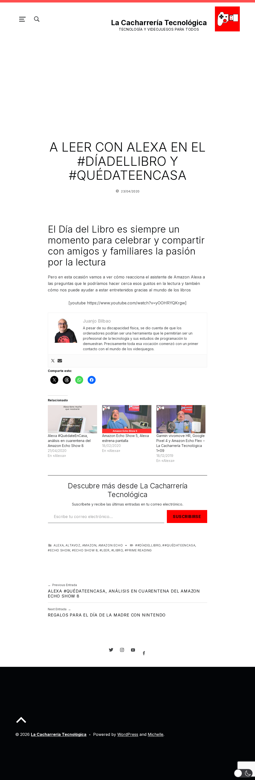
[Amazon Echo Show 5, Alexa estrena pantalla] (126, 419)
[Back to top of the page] (21, 723)
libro (118, 550)
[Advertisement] (127, 73)
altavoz (72, 545)
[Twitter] (53, 360)
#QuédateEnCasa (180, 545)
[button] (243, 773)
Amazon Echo (110, 545)
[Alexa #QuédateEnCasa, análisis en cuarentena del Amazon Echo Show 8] (72, 419)
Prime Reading (139, 550)
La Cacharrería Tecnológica (159, 22)
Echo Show (60, 550)
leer (105, 550)
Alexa (59, 545)
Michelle (155, 734)
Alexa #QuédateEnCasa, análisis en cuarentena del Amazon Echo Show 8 (69, 440)
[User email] (60, 360)
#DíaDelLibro (149, 545)
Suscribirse (187, 516)
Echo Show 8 (86, 550)
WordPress (127, 734)
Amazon (89, 545)
